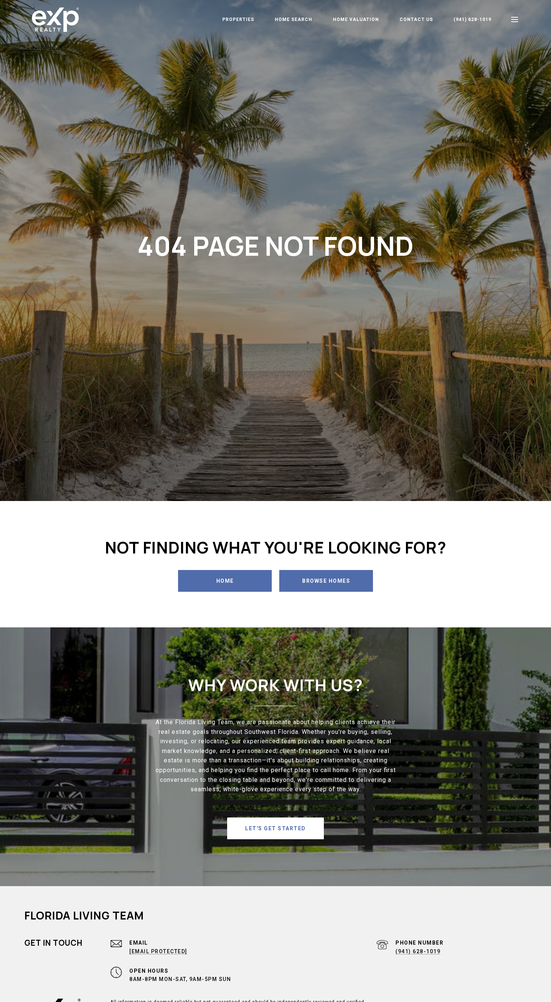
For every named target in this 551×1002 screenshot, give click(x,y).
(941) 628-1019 (472, 19)
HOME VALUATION (356, 19)
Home (225, 581)
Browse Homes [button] (326, 581)
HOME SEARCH (293, 19)
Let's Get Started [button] (275, 828)
